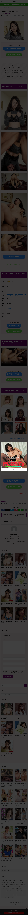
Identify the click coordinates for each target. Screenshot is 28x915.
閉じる (14, 469)
